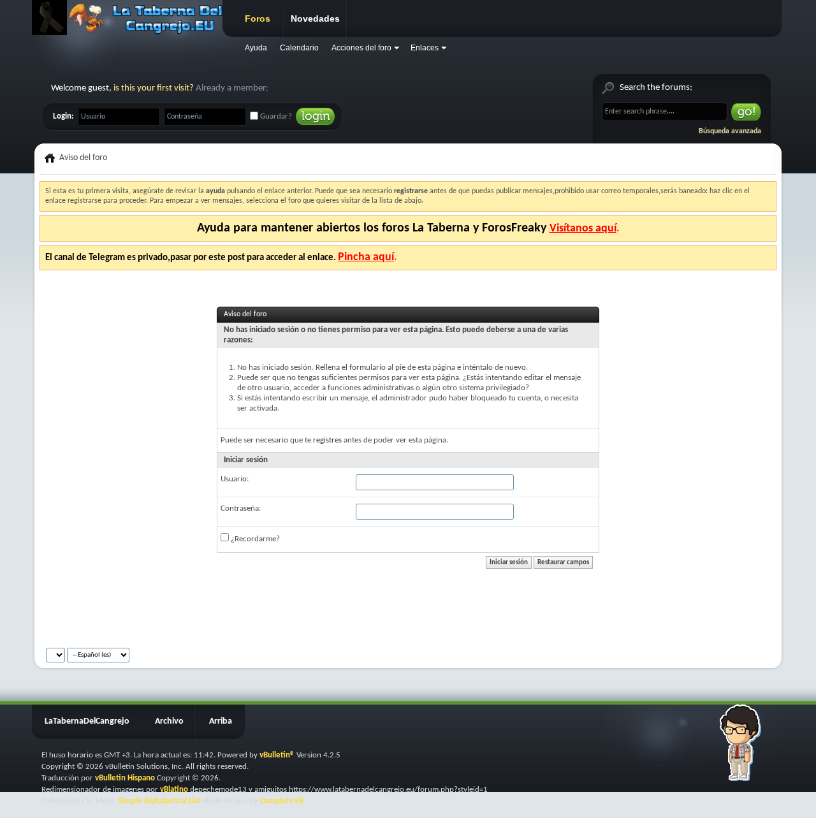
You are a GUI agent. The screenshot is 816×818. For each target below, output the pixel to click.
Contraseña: (241, 508)
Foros (257, 18)
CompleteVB (281, 801)
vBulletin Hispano (125, 778)
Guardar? (275, 116)
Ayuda (256, 47)
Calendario (299, 47)
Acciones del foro (361, 47)
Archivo (169, 721)
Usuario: (235, 479)
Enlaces (425, 47)
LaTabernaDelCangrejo (87, 721)
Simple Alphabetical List (160, 801)
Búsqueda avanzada (730, 131)
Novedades (315, 18)
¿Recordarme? (254, 539)
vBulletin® (277, 755)
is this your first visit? (153, 88)
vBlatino (174, 789)
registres (327, 440)
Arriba (220, 721)
